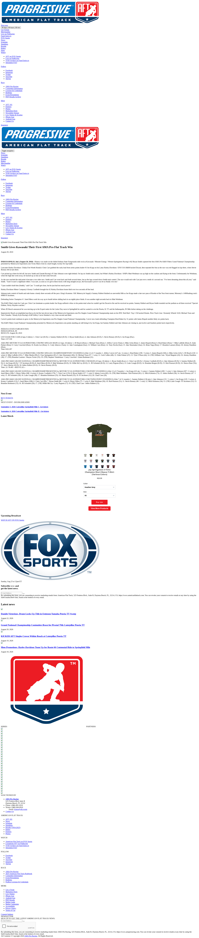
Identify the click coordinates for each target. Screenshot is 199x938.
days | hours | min (11, 27)
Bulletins (9, 93)
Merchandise (5, 32)
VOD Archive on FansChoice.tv (17, 61)
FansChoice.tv (6, 36)
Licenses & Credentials (14, 91)
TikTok (8, 79)
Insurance (4, 125)
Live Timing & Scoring (14, 115)
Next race (4, 25)
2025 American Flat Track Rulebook (19, 874)
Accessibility (10, 906)
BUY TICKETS (7, 398)
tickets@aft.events (20, 809)
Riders (3, 48)
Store (3, 50)
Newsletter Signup (12, 113)
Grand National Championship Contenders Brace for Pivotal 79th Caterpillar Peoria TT (43, 625)
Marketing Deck (11, 111)
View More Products (99, 508)
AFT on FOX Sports (13, 56)
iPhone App (10, 117)
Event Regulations (12, 95)
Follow (3, 66)
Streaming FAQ (11, 63)
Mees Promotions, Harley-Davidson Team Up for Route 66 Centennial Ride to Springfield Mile (45, 647)
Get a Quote (10, 890)
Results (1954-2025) (13, 827)
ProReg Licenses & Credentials (17, 882)
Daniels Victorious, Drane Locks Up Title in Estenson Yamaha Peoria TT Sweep (38, 614)
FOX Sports (5, 38)
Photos (8, 109)
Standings (4, 44)
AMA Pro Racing (12, 86)
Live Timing (10, 894)
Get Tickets (5, 30)
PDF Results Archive (13, 97)
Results (3, 46)
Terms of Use (10, 910)
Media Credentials (12, 904)
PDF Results (10, 900)
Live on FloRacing (8, 34)
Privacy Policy (11, 908)
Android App (10, 119)
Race (3, 83)
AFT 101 (9, 105)
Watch (3, 52)
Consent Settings (7, 914)
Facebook (9, 70)
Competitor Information (14, 89)
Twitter (8, 75)
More (3, 101)
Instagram (9, 72)
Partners (8, 107)
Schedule (4, 42)
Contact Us (10, 121)
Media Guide (10, 902)
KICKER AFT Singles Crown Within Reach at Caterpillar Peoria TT (33, 636)
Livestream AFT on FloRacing (17, 844)
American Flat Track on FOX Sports (19, 842)
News (3, 40)
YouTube (9, 77)
